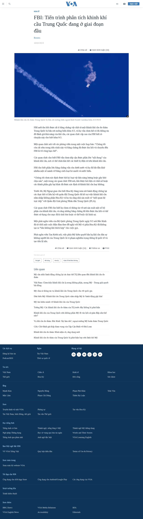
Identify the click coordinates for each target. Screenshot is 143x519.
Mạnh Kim (7, 391)
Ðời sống (76, 377)
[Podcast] (95, 354)
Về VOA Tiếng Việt (11, 451)
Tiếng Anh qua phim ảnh (13, 437)
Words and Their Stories (82, 433)
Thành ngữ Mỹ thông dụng (84, 428)
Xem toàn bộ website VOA (14, 465)
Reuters (37, 37)
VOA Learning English (82, 437)
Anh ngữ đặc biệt (45, 437)
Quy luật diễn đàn (45, 451)
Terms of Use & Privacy (82, 451)
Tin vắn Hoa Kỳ (79, 409)
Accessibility (43, 512)
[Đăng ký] (100, 354)
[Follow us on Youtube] (84, 354)
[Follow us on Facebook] (74, 354)
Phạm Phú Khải (79, 391)
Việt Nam (7, 372)
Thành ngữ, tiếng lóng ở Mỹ (49, 428)
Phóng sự (41, 409)
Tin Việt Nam (42, 353)
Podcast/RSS (8, 358)
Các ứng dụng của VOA (82, 479)
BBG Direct (7, 507)
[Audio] (117, 4)
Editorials (76, 512)
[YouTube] (124, 4)
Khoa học (111, 372)
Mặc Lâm (7, 395)
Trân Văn (111, 391)
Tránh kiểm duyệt (10, 493)
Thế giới (6, 377)
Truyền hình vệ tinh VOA (13, 409)
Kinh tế (76, 372)
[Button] (82, 50)
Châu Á (41, 372)
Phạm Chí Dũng (44, 395)
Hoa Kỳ (36, 11)
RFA (74, 507)
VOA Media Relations (47, 507)
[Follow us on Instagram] (89, 354)
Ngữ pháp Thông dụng (12, 433)
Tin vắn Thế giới (44, 414)
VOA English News (11, 512)
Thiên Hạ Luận (79, 395)
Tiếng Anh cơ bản (10, 428)
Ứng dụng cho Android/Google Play (52, 479)
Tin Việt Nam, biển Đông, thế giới (17, 414)
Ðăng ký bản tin (9, 353)
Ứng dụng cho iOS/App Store (15, 479)
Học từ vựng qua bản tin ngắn (50, 433)
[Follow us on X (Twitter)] (79, 354)
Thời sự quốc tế (43, 358)
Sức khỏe (111, 377)
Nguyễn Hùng (43, 391)
